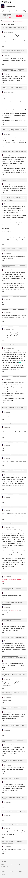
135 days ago (7, 412)
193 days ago (7, 802)
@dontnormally (18, 21)
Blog (20, 864)
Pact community (5, 811)
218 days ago (7, 846)
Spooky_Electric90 (17, 407)
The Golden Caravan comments (8, 248)
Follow (19, 15)
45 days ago (7, 155)
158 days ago (7, 593)
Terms (11, 871)
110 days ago (7, 253)
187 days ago (7, 730)
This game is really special (18, 811)
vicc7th (14, 309)
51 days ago (7, 184)
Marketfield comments (6, 151)
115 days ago (7, 270)
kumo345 (20, 841)
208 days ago (7, 815)
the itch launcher (14, 610)
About (3, 864)
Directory (3, 871)
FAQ (11, 864)
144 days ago (7, 427)
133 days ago (7, 348)
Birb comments (5, 296)
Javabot (15, 573)
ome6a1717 (20, 692)
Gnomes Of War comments (7, 179)
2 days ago (7, 32)
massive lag (8, 620)
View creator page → (6, 17)
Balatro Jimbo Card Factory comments (10, 656)
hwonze (15, 442)
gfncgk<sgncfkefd (17, 797)
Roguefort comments (6, 588)
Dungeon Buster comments (7, 50)
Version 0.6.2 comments (7, 740)
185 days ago (7, 697)
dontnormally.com (7, 21)
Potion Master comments (7, 692)
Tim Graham (18, 588)
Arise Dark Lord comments (7, 27)
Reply (3, 46)
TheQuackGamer (17, 470)
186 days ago (7, 712)
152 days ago (7, 445)
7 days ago (7, 74)
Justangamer (16, 296)
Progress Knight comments (7, 841)
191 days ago (7, 745)
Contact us (4, 866)
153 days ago (7, 475)
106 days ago (7, 203)
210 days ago (7, 828)
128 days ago (7, 299)
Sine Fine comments (6, 824)
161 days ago (7, 607)
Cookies (3, 874)
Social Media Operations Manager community (11, 619)
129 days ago (7, 312)
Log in (24, 1)
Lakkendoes (15, 423)
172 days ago (7, 661)
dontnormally (4, 657)
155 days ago (7, 576)
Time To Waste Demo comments (9, 725)
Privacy (20, 871)
